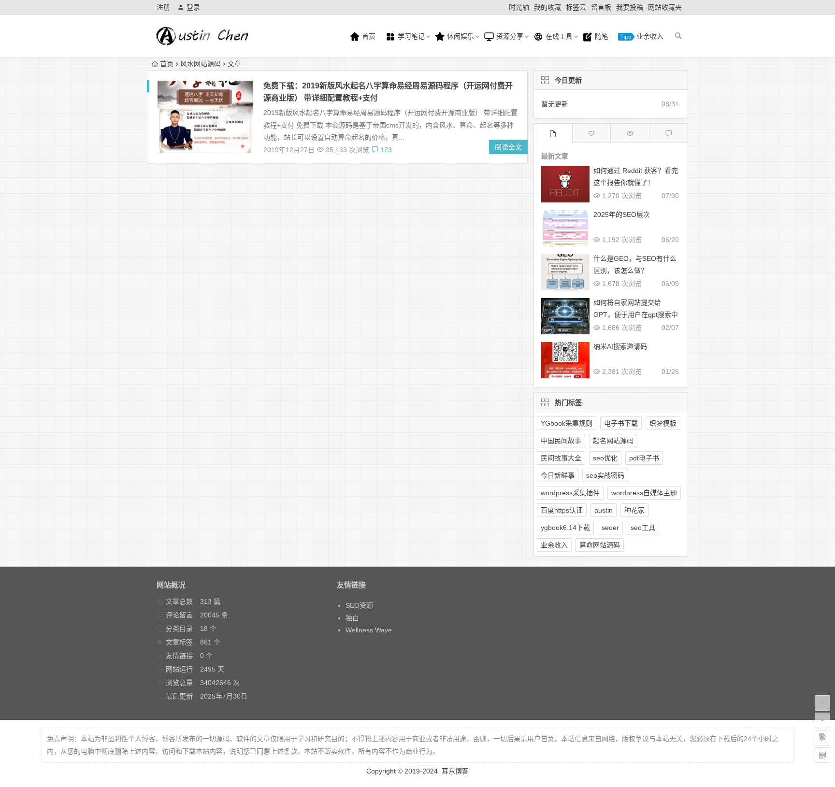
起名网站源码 (613, 440)
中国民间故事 (561, 440)
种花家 (634, 510)
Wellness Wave (369, 630)
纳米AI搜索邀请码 (620, 346)
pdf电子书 (644, 458)
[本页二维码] (822, 755)
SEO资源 (359, 605)
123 (385, 150)
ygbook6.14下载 (565, 527)
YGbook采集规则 (566, 423)
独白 (352, 618)
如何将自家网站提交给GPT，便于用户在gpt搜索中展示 (635, 314)
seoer (610, 527)
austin (603, 510)
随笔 (600, 36)
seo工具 (643, 527)
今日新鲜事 (558, 475)
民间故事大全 (561, 458)
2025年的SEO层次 (621, 214)
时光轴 (519, 7)
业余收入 (648, 36)
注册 (163, 7)
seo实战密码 (605, 475)
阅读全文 (508, 147)
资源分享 (508, 36)
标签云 (576, 7)
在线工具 (558, 36)
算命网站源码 (599, 545)
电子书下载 (621, 423)
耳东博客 (455, 771)
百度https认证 (562, 510)
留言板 (601, 7)
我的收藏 (547, 7)
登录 (193, 7)
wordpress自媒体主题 (644, 493)
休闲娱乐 (459, 36)
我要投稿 (629, 7)
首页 (367, 36)
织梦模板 (663, 423)
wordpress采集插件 (570, 493)
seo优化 (605, 458)
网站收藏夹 (665, 7)
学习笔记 (410, 36)
